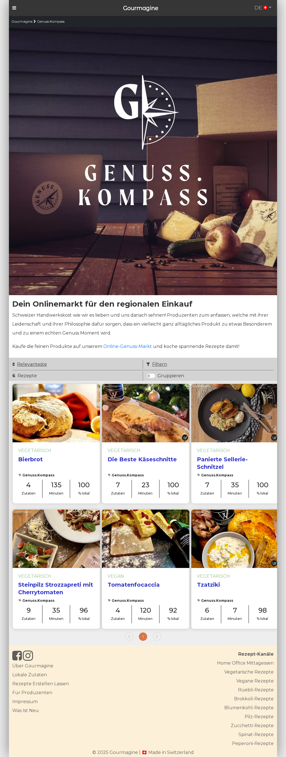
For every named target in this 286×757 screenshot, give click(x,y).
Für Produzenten (32, 692)
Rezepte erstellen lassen (40, 683)
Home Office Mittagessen (245, 663)
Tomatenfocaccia (134, 584)
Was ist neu (25, 710)
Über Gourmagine (32, 665)
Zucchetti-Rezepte (252, 725)
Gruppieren (171, 375)
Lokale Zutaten (29, 674)
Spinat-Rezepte (256, 734)
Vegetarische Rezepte (249, 672)
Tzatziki (208, 584)
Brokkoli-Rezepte (254, 698)
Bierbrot (30, 459)
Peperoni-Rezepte (253, 743)
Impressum (25, 701)
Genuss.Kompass (51, 21)
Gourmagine (140, 8)
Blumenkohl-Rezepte (249, 707)
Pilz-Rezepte (259, 716)
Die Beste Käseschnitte (142, 459)
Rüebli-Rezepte (256, 689)
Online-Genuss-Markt (127, 346)
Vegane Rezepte (255, 681)
